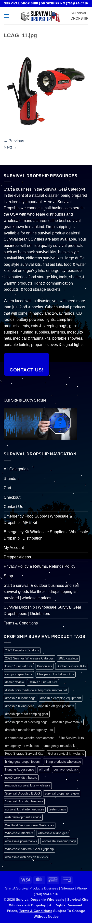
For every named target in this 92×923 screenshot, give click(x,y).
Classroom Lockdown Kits (55, 674)
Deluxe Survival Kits (42, 682)
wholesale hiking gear (53, 833)
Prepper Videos (17, 557)
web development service (23, 817)
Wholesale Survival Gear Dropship (29, 849)
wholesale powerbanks (21, 841)
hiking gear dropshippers (22, 761)
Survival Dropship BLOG (22, 793)
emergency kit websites (22, 746)
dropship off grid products (56, 706)
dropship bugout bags (20, 698)
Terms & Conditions (21, 623)
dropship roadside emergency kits (29, 730)
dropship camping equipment (60, 698)
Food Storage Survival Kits (24, 753)
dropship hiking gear (19, 706)
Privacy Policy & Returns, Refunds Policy (39, 566)
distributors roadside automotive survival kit (36, 690)
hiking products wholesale (62, 761)
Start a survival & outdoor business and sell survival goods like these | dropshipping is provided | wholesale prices (41, 591)
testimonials (57, 809)
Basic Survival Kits (18, 666)
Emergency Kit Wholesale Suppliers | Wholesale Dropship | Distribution (46, 535)
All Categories (16, 469)
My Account (14, 547)
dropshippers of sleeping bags (26, 722)
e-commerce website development (29, 738)
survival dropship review (62, 793)
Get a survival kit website (66, 753)
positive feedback (66, 769)
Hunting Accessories (19, 769)
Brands (10, 478)
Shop (8, 576)
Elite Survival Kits (71, 738)
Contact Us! (26, 369)
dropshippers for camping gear (26, 714)
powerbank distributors (21, 777)
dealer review (14, 682)
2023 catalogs (68, 658)
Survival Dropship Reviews (24, 801)
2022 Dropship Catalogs (22, 650)
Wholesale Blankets (19, 833)
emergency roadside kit (60, 746)
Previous (14, 141)
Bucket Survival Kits (71, 666)
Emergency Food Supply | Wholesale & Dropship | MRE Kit (38, 519)
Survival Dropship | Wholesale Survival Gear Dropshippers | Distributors (42, 610)
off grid (44, 769)
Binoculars (44, 666)
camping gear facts (18, 674)
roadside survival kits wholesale (27, 785)
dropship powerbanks (67, 722)
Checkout (12, 497)
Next (10, 147)
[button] (7, 16)
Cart (7, 488)
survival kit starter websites (24, 809)
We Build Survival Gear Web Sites (29, 825)
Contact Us (13, 507)
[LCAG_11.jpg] (46, 89)
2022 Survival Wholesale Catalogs (29, 658)
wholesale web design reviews (26, 857)
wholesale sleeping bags (59, 841)
